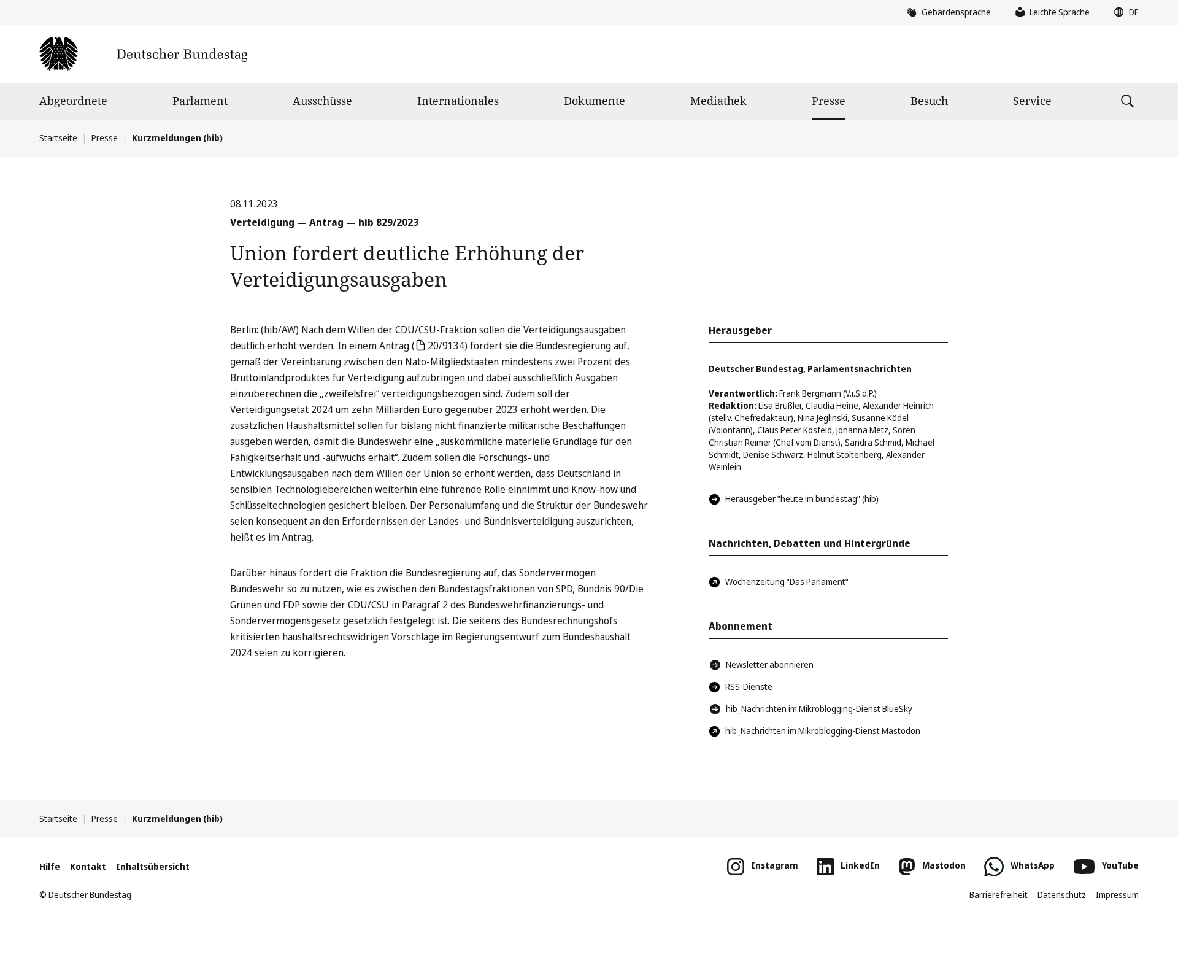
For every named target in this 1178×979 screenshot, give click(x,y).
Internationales (458, 100)
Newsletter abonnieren (770, 664)
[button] (1123, 12)
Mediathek (718, 100)
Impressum (1117, 894)
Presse (828, 100)
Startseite (58, 138)
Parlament (200, 100)
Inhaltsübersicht (153, 866)
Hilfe (49, 866)
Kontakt (88, 866)
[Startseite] (143, 54)
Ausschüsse (322, 100)
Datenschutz (1061, 894)
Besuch (929, 100)
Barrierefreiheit (998, 894)
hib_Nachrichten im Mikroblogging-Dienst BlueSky (819, 708)
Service (1032, 100)
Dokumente (594, 100)
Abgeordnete (73, 100)
